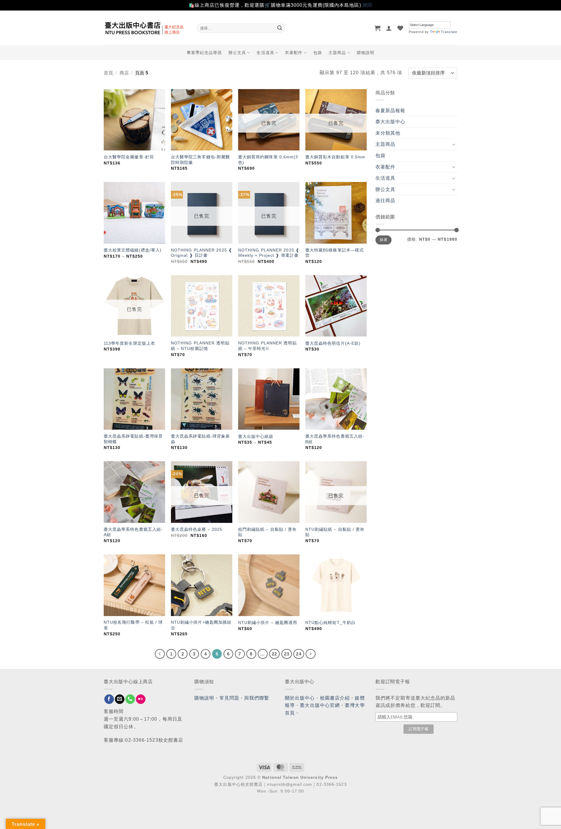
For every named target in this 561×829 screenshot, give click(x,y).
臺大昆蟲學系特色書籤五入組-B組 (334, 439)
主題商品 (337, 52)
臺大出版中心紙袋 (255, 436)
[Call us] (130, 699)
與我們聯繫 (256, 698)
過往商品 (385, 200)
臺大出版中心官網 (320, 705)
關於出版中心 (300, 698)
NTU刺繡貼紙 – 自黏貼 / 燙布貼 (335, 532)
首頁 (108, 72)
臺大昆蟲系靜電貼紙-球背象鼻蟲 (200, 439)
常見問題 (229, 698)
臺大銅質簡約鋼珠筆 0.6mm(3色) (268, 160)
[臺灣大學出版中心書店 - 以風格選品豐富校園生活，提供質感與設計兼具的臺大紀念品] (146, 28)
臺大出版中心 (390, 121)
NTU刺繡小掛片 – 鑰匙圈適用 (267, 622)
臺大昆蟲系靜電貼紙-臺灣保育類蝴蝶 (133, 439)
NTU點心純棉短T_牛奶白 (330, 622)
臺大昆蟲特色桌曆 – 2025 (197, 529)
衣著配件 (293, 52)
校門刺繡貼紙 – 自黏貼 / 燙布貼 (267, 532)
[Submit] (280, 28)
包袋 (317, 52)
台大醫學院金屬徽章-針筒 (129, 157)
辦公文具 (237, 52)
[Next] (311, 654)
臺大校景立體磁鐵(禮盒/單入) (133, 250)
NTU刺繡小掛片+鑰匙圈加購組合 (201, 625)
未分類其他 (388, 133)
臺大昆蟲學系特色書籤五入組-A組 (133, 532)
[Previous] (160, 654)
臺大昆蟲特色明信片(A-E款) (333, 343)
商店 (124, 72)
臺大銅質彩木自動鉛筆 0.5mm (335, 157)
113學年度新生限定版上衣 (129, 343)
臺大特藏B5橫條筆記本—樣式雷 (334, 253)
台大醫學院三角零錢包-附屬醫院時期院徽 (200, 160)
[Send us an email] (119, 699)
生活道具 (265, 52)
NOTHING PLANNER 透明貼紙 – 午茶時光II (267, 346)
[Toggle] (453, 144)
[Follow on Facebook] (109, 699)
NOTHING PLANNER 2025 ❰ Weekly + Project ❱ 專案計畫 (268, 253)
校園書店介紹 (335, 698)
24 (298, 653)
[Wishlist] (400, 28)
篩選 (383, 240)
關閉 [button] (368, 5)
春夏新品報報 (390, 110)
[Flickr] (141, 699)
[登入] (389, 28)
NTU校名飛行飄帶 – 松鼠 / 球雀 (133, 625)
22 (274, 653)
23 (286, 653)
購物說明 (365, 52)
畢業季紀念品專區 (204, 52)
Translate (449, 32)
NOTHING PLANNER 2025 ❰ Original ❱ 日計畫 (201, 253)
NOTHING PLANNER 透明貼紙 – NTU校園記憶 (200, 346)
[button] (378, 28)
